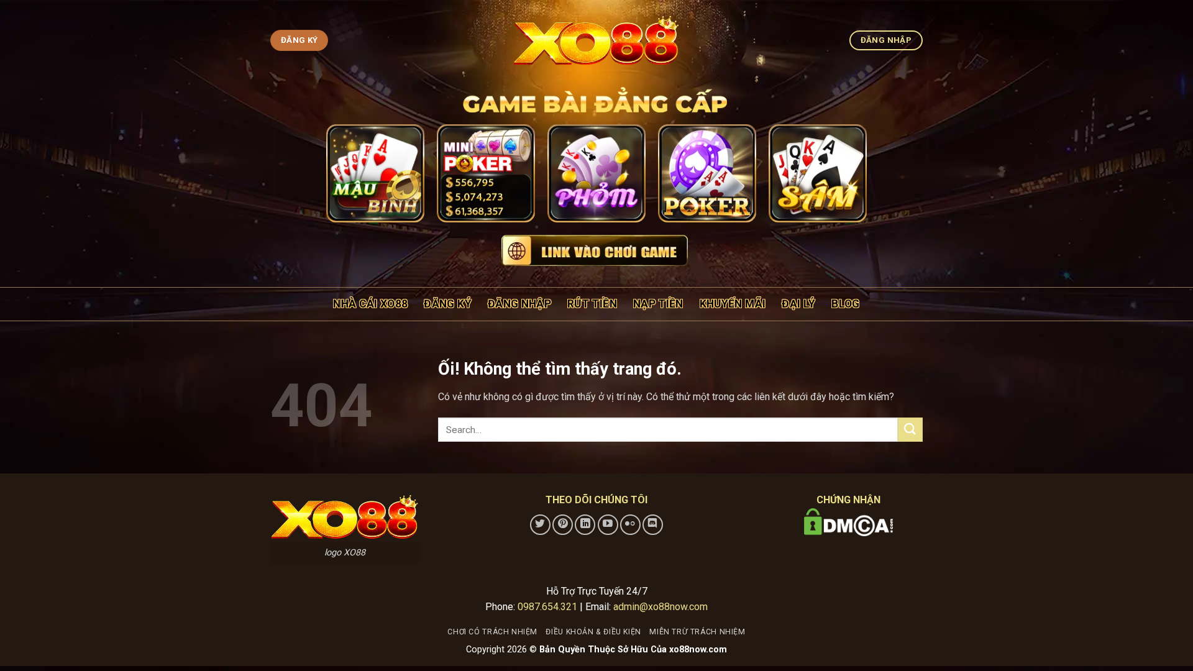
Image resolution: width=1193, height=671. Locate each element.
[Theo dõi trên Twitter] (540, 524)
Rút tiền (592, 304)
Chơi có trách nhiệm (492, 632)
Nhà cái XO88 (370, 304)
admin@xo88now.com (660, 607)
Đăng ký (447, 304)
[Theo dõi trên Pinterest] (562, 524)
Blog (845, 304)
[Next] (846, 175)
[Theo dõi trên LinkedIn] (585, 524)
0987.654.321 (547, 607)
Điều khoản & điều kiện (593, 632)
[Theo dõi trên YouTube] (608, 524)
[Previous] (347, 175)
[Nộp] (910, 430)
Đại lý (798, 304)
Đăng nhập (519, 304)
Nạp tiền (658, 304)
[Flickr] (630, 524)
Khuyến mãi (733, 304)
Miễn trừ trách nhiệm (697, 632)
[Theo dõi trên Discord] (652, 524)
